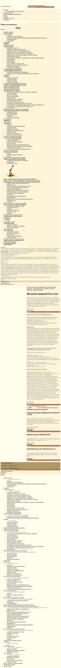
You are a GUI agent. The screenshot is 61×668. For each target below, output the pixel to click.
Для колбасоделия (9, 646)
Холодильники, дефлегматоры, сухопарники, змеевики (22, 92)
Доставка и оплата (9, 18)
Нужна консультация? (6, 471)
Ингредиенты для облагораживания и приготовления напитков (21, 606)
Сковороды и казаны (12, 129)
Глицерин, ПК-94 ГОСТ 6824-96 (37, 406)
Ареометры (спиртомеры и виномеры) (17, 160)
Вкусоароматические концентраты (16, 196)
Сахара (9, 153)
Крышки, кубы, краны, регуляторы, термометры (20, 53)
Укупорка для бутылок (13, 210)
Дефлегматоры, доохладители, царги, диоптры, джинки (22, 55)
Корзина (3, 472)
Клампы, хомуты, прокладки (15, 99)
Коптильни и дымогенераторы (15, 130)
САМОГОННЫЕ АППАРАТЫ (12, 513)
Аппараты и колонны (13, 47)
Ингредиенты (10, 234)
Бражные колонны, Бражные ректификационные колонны (23, 73)
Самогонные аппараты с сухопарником (17, 72)
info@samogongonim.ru (7, 462)
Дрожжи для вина (12, 79)
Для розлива (10, 40)
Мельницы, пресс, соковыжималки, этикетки (19, 52)
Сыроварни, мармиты (13, 231)
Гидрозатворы (11, 107)
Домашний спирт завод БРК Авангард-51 (41, 449)
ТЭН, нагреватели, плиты (14, 100)
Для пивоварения (11, 39)
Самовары (6, 641)
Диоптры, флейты (12, 93)
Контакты (6, 19)
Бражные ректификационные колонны (14, 528)
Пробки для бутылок (12, 207)
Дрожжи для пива (12, 80)
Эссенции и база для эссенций (15, 193)
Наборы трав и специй (13, 66)
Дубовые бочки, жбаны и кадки (12, 640)
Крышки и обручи (12, 114)
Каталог (6, 10)
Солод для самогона (12, 140)
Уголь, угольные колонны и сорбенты (17, 187)
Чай (8, 220)
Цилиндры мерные (12, 163)
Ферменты (10, 201)
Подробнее (30, 430)
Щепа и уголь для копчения (14, 134)
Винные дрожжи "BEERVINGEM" (39, 434)
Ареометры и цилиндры (13, 56)
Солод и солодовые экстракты (12, 576)
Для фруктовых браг (12, 82)
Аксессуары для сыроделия (14, 236)
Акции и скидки (8, 12)
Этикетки (9, 209)
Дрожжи (9, 35)
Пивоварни (7, 560)
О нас (5, 15)
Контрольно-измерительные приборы (14, 597)
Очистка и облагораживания (15, 36)
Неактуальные (8, 666)
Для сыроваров (11, 62)
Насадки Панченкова (12, 96)
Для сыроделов (8, 653)
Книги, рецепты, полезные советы (13, 663)
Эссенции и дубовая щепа (14, 67)
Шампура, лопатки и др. (13, 133)
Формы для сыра (11, 237)
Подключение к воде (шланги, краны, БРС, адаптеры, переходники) (25, 104)
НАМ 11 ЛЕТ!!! (8, 478)
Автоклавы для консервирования (16, 126)
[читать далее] (4, 251)
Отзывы (6, 17)
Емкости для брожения (13, 117)
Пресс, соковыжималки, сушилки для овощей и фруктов (19, 604)
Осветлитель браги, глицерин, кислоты (17, 191)
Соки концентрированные (14, 189)
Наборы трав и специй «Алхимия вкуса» (18, 183)
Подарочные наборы (9, 664)
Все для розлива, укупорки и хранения (14, 629)
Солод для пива (11, 143)
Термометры (10, 161)
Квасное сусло (11, 184)
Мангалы (9, 124)
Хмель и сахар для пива (10, 590)
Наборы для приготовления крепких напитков (19, 146)
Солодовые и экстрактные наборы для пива (19, 149)
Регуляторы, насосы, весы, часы (15, 102)
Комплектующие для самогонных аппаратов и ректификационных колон (27, 38)
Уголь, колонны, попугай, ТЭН (15, 63)
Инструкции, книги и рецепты (15, 11)
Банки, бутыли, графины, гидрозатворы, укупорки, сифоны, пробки (25, 57)
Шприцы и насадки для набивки (16, 226)
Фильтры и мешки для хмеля (15, 154)
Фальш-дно (10, 116)
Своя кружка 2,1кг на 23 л (14, 147)
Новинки (6, 488)
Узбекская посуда (11, 132)
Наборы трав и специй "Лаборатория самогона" (20, 199)
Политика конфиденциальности (12, 14)
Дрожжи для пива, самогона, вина (16, 49)
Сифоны (9, 213)
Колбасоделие (11, 60)
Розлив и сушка (11, 211)
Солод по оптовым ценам (14, 139)
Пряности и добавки (12, 227)
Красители (10, 194)
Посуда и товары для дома (11, 529)
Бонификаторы (11, 197)
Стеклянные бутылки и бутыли (15, 206)
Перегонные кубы (12, 113)
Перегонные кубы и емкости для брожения (15, 550)
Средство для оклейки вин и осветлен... (48, 407)
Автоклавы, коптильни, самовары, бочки (18, 50)
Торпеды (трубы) (11, 127)
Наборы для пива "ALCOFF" (15, 141)
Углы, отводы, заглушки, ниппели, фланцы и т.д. (20, 106)
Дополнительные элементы (11, 530)
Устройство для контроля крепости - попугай (19, 103)
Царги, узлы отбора (12, 94)
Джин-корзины (11, 97)
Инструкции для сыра (13, 233)
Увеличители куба (12, 112)
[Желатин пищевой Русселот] (35, 290)
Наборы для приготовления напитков (17, 65)
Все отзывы (4, 282)
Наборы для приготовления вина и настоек (18, 186)
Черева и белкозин (12, 224)
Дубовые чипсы (11, 200)
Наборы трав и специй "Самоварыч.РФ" (18, 190)
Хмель (8, 156)
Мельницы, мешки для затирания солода (18, 144)
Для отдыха (7, 562)
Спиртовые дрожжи (12, 77)
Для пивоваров (11, 59)
